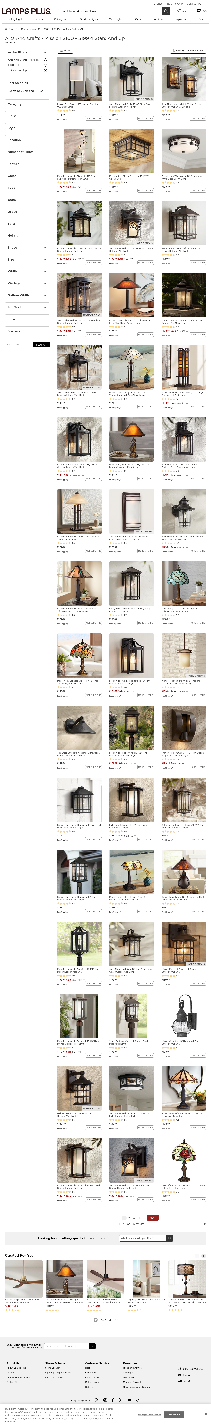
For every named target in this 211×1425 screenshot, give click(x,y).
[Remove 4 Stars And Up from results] (81, 29)
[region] (105, 1414)
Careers (11, 1372)
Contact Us (194, 3)
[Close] (205, 1414)
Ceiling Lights (15, 19)
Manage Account (132, 1382)
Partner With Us (15, 1382)
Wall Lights (115, 19)
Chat (186, 1381)
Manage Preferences (149, 1414)
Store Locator (52, 1367)
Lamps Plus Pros (54, 1377)
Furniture (158, 19)
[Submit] (92, 1346)
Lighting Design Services (58, 1372)
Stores (158, 3)
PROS (169, 3)
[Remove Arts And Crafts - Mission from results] (39, 29)
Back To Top (108, 1320)
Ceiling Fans (61, 19)
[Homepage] (6, 29)
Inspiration (181, 19)
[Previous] (197, 1256)
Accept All (174, 1414)
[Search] (166, 11)
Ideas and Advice (132, 1367)
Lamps (39, 19)
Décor (137, 19)
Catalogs (128, 1372)
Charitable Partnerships (19, 1377)
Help (87, 1367)
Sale (201, 19)
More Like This (93, 118)
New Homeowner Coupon (137, 1386)
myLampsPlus (81, 1400)
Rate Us (89, 1386)
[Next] (203, 1256)
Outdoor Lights (89, 19)
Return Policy (92, 1382)
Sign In (179, 3)
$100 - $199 (50, 29)
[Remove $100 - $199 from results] (58, 29)
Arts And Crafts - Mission (24, 29)
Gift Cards (128, 1377)
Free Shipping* (63, 119)
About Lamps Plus (16, 1367)
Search (41, 344)
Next (153, 1217)
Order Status (92, 1377)
